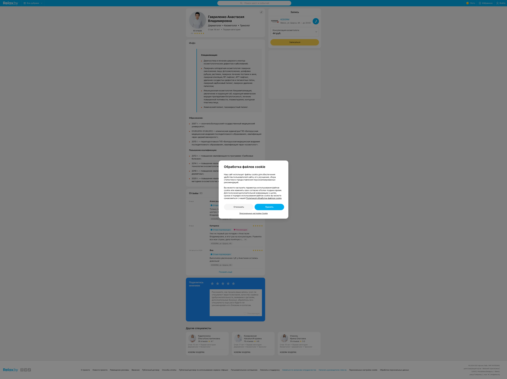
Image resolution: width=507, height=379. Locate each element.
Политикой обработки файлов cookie (264, 198)
